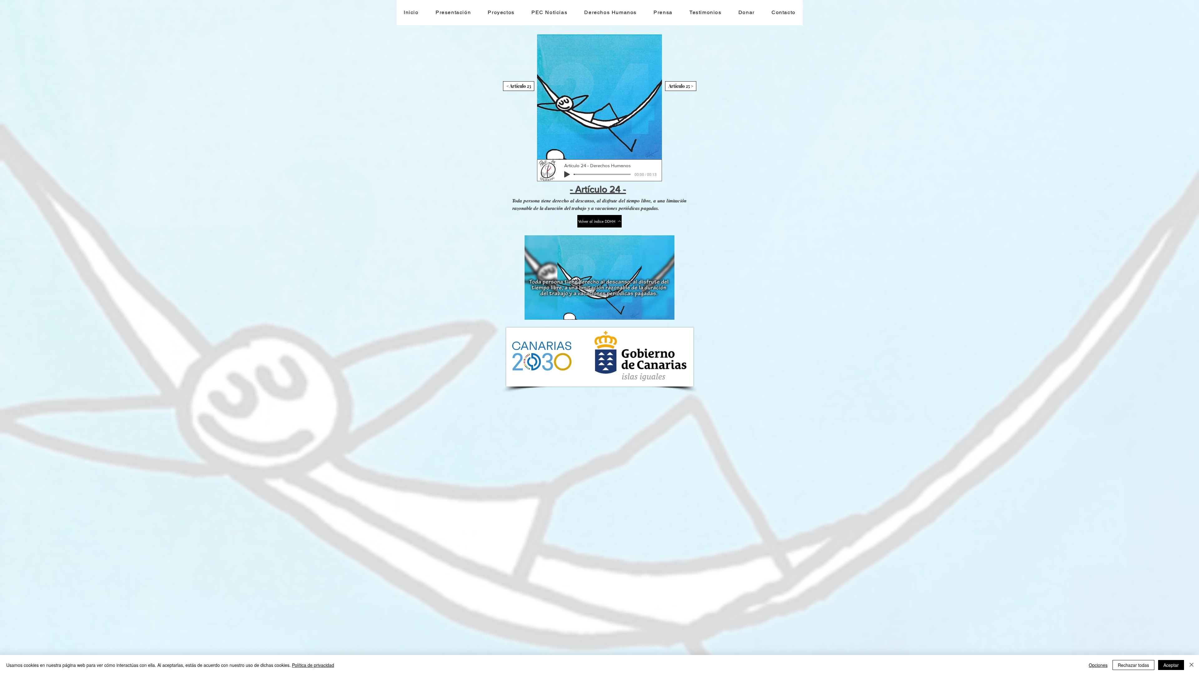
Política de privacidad (313, 665)
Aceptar (1171, 665)
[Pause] (533, 311)
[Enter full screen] (666, 311)
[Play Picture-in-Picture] (655, 311)
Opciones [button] (1098, 665)
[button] (501, 12)
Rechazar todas (1133, 665)
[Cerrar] (1191, 665)
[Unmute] (543, 311)
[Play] (567, 174)
